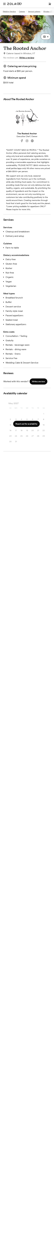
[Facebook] (21, 141)
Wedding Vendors (9, 11)
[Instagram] (27, 141)
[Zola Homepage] (14, 4)
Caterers (22, 11)
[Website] (32, 141)
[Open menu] (4, 4)
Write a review (26, 57)
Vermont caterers (34, 11)
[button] (46, 37)
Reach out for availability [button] (26, 424)
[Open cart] (49, 4)
